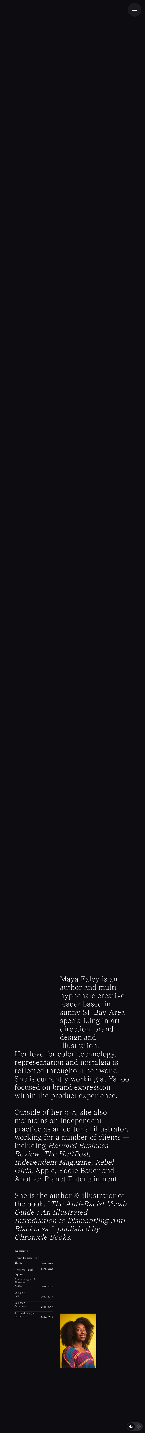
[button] (134, 10)
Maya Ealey (80, 979)
